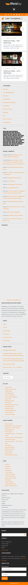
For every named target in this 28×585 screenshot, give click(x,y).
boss (5, 131)
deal (5, 138)
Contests (5, 89)
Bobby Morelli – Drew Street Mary (13, 425)
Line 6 (7, 137)
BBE (18, 141)
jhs (10, 144)
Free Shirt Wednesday (8, 92)
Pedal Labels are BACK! (9, 364)
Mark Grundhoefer (9, 447)
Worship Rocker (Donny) (11, 455)
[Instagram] (14, 14)
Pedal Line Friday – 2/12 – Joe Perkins (12, 367)
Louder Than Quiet (10, 474)
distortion (16, 137)
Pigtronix (14, 144)
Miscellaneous (6, 99)
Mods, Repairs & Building (9, 102)
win (17, 142)
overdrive (15, 135)
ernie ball (22, 139)
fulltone (21, 137)
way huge (9, 141)
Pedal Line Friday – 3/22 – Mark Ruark (12, 42)
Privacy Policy (6, 340)
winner (11, 137)
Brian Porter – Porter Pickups (12, 427)
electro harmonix (7, 132)
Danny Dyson (8, 431)
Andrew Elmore (9, 424)
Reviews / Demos (7, 119)
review (14, 141)
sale (11, 134)
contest (5, 135)
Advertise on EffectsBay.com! (14, 300)
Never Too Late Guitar (10, 478)
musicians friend (11, 139)
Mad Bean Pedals (9, 400)
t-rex (21, 141)
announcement (7, 145)
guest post (20, 144)
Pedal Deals (6, 105)
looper (17, 145)
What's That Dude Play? (11, 485)
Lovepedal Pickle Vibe (12, 187)
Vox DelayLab (11, 181)
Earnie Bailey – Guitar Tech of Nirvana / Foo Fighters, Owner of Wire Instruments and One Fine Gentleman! (14, 162)
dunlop (19, 134)
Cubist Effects (8, 391)
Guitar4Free (8, 470)
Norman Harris (9, 453)
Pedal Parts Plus (9, 408)
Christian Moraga (9, 429)
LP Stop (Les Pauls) (10, 476)
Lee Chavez (8, 445)
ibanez (5, 139)
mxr (13, 132)
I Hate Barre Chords (10, 439)
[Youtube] (22, 14)
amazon (15, 134)
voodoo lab (6, 144)
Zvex (14, 142)
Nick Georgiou (8, 451)
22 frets (7, 464)
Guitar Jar (7, 468)
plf (4, 137)
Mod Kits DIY (8, 402)
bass (5, 141)
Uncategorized (6, 122)
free (11, 142)
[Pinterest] (16, 14)
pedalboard (6, 142)
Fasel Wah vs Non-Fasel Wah (15, 215)
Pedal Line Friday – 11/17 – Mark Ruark (12, 72)
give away (17, 132)
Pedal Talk (5, 112)
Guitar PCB (8, 398)
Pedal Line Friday (7, 109)
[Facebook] (8, 14)
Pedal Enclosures (9, 406)
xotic (20, 142)
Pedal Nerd (8, 480)
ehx (8, 131)
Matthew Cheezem (10, 449)
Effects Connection (10, 395)
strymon (9, 138)
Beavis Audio (8, 387)
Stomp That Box (9, 412)
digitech (10, 135)
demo (18, 139)
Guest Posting (6, 330)
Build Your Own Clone (10, 389)
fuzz (23, 135)
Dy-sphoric (8, 466)
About (4, 324)
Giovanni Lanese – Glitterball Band (13, 437)
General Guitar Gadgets (11, 397)
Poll (4, 115)
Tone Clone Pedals (10, 414)
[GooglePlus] (11, 14)
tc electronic (6, 134)
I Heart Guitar (8, 472)
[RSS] (6, 14)
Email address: (5, 566)
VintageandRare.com (10, 483)
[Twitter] (19, 14)
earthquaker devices (16, 138)
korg (23, 142)
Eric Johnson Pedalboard (14, 212)
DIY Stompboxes (9, 393)
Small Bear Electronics (10, 410)
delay (19, 135)
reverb (13, 145)
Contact (5, 327)
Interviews (5, 95)
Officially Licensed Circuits (11, 404)
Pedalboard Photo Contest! (14, 177)
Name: (3, 571)
